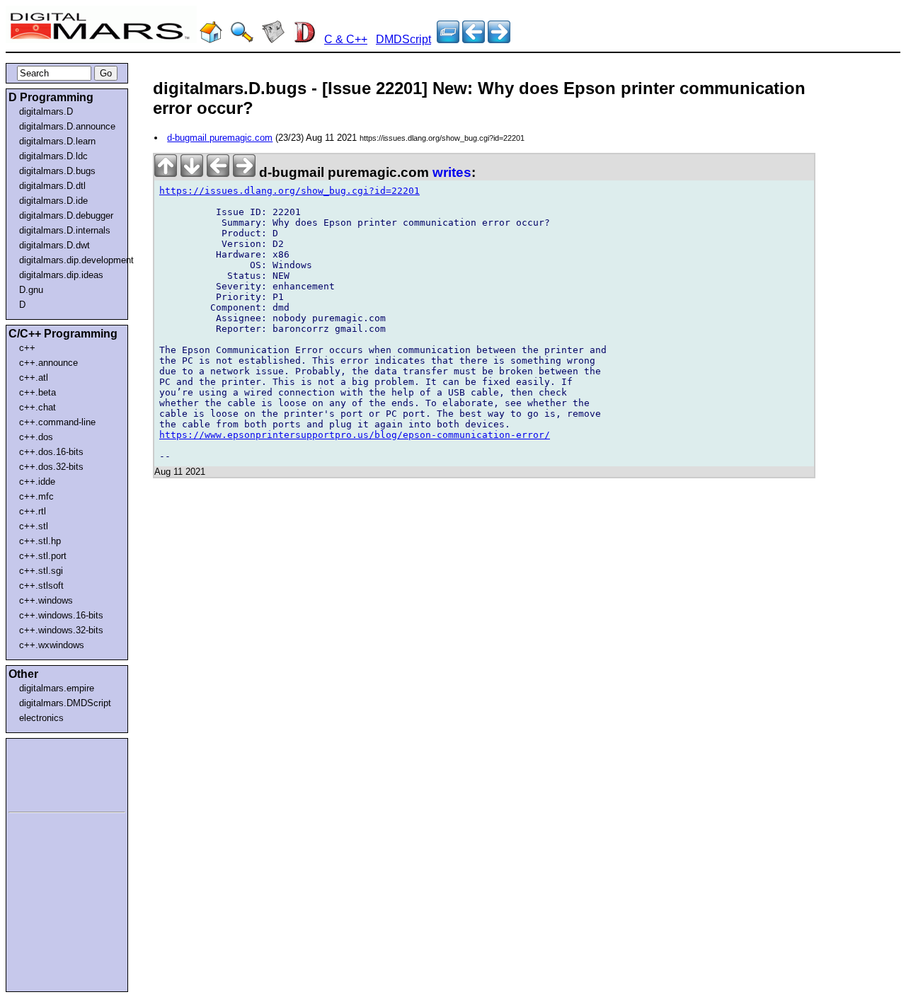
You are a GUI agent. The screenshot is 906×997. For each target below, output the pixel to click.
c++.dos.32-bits (51, 466)
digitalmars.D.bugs (57, 171)
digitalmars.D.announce (67, 126)
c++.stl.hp (40, 541)
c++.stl (33, 526)
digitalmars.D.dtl (52, 185)
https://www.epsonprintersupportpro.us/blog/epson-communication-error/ (354, 435)
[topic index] (448, 39)
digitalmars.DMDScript (65, 703)
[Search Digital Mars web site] (242, 39)
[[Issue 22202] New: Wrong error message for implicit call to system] (473, 39)
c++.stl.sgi (41, 570)
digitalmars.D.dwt (54, 245)
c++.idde (37, 481)
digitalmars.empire (56, 688)
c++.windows (46, 600)
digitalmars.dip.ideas (61, 275)
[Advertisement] (50, 773)
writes (451, 172)
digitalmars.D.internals (64, 230)
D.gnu (31, 289)
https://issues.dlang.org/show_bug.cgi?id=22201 (289, 190)
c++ (27, 347)
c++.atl (33, 377)
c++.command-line (57, 422)
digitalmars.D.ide (53, 200)
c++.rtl (32, 511)
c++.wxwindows (51, 645)
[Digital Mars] (211, 39)
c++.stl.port (43, 556)
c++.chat (37, 407)
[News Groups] (273, 39)
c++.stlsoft (41, 585)
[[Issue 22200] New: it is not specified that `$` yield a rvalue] (499, 39)
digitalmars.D (46, 111)
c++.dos (36, 437)
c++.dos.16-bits (51, 451)
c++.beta (37, 392)
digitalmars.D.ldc (53, 156)
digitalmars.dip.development (69, 260)
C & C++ (345, 39)
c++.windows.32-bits (61, 630)
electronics (41, 718)
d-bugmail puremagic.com (220, 137)
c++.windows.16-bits (61, 615)
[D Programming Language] (304, 39)
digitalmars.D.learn (57, 141)
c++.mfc (36, 496)
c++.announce (48, 362)
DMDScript (403, 39)
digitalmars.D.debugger (66, 215)
